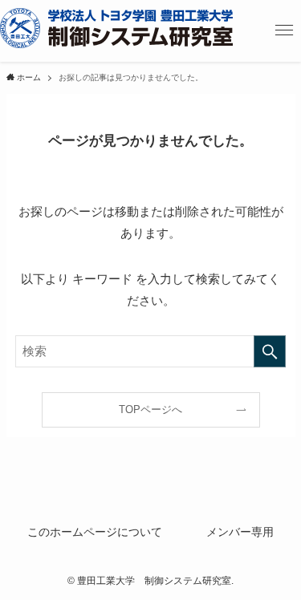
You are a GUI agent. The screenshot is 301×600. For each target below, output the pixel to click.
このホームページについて (94, 532)
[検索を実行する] (270, 351)
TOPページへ (150, 409)
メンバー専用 (240, 532)
